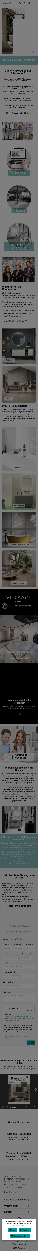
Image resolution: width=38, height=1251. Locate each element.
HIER (19, 714)
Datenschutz (25, 1242)
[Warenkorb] (34, 3)
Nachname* (29, 945)
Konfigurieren (25, 1230)
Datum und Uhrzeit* (9, 972)
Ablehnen (12, 1230)
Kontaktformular (11, 1192)
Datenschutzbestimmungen (21, 1016)
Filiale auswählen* (9, 982)
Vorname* (17, 945)
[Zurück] (29, 52)
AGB (23, 1018)
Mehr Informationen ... (19, 1225)
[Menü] (15, 3)
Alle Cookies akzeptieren (19, 1236)
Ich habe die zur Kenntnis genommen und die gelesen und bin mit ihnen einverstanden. (20, 1018)
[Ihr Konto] (29, 3)
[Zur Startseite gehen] (7, 3)
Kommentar (7, 992)
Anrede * (6, 945)
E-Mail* (5, 954)
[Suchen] (20, 3)
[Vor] (33, 52)
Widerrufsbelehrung (19, 1244)
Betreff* (5, 963)
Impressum (11, 1242)
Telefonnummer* (25, 954)
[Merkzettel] (24, 3)
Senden (31, 1043)
